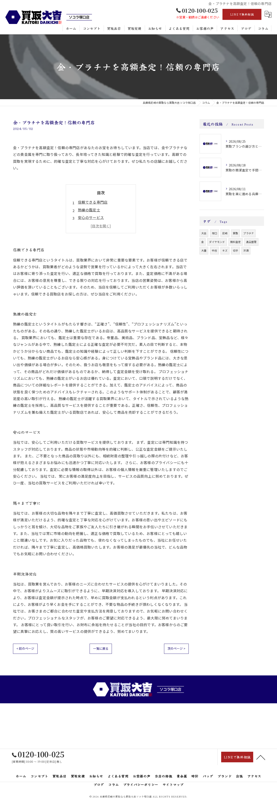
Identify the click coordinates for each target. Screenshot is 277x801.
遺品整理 (251, 242)
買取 (235, 233)
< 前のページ (25, 648)
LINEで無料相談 (242, 14)
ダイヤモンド (217, 242)
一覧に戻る (100, 648)
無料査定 (235, 242)
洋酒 (245, 250)
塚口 (214, 233)
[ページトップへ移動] (260, 757)
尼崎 (224, 233)
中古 (214, 250)
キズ (224, 250)
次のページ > (176, 648)
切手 (235, 250)
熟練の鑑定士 (89, 209)
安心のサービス (91, 217)
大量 (203, 250)
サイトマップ (173, 784)
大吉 (203, 233)
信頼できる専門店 (93, 202)
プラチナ (248, 233)
